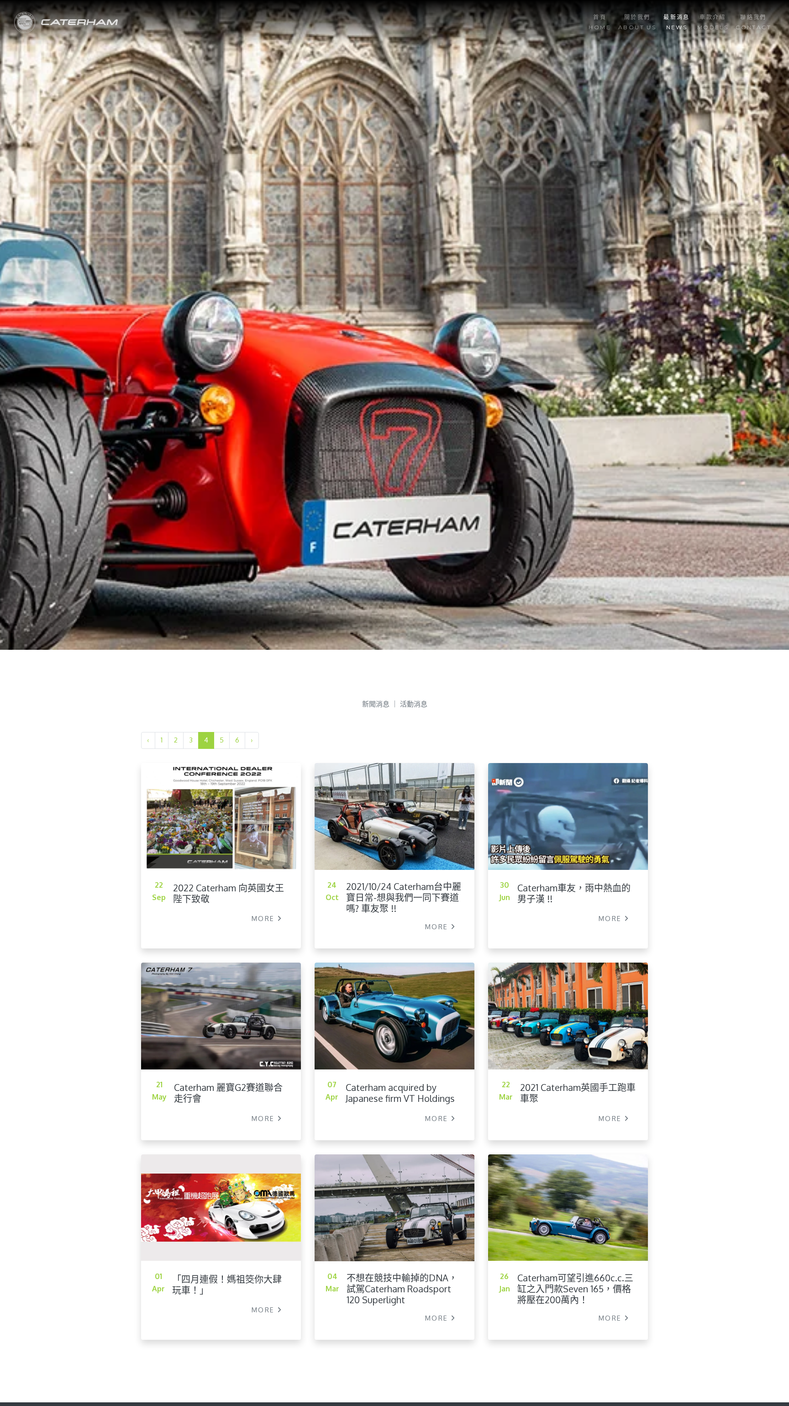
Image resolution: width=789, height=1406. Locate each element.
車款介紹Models (712, 22)
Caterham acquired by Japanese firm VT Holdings (400, 1093)
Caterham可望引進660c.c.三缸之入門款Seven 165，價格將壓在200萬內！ (575, 1288)
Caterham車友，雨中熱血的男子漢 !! (574, 893)
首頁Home (600, 22)
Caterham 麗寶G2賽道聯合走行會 (228, 1093)
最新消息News (676, 22)
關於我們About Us (637, 22)
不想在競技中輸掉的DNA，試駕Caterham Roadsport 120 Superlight (402, 1288)
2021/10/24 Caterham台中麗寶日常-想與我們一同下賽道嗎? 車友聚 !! (403, 897)
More (265, 918)
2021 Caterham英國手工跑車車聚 (578, 1093)
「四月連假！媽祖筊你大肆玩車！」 (227, 1284)
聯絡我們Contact (753, 22)
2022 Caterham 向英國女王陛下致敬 (228, 893)
